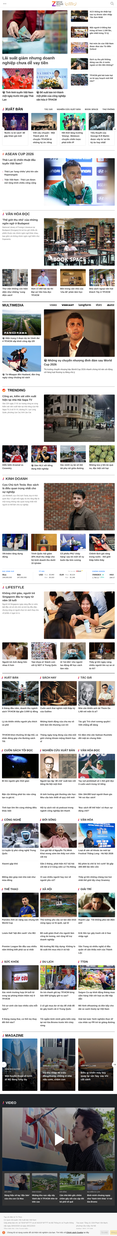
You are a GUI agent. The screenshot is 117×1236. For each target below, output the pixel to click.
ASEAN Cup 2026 (19, 154)
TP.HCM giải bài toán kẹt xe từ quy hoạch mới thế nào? (101, 78)
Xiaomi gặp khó (10, 864)
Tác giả (86, 677)
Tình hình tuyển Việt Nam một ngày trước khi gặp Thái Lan (17, 96)
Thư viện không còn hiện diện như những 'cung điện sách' (15, 292)
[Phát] (58, 1139)
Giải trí (85, 889)
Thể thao (11, 889)
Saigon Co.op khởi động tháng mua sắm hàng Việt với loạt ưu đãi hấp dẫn (96, 995)
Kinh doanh (16, 479)
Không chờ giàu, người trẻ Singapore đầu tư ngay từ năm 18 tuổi (18, 597)
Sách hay (49, 677)
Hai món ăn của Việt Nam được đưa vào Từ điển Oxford (102, 46)
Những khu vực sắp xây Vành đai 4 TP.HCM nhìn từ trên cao (44, 1198)
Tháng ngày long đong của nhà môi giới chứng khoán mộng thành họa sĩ (58, 738)
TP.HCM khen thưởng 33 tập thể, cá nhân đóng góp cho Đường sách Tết (20, 738)
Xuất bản (14, 109)
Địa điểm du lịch (93, 1192)
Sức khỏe (11, 961)
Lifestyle (15, 587)
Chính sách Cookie (74, 1232)
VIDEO (11, 1103)
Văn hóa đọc (18, 214)
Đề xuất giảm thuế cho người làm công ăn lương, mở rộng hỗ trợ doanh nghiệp (57, 936)
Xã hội (47, 889)
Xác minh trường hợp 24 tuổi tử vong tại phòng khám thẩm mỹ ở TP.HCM (18, 995)
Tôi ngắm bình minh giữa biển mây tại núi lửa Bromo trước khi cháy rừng (58, 1022)
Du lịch (48, 961)
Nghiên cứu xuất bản (58, 750)
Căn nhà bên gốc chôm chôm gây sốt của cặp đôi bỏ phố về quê (72, 1198)
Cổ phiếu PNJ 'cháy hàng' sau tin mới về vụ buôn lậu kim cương (72, 556)
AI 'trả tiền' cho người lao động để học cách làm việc (71, 665)
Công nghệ (12, 819)
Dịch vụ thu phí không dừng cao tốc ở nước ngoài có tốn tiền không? (101, 62)
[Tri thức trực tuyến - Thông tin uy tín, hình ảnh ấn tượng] (64, 3)
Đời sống (49, 819)
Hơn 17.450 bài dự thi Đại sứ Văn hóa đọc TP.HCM (42, 292)
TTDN (84, 961)
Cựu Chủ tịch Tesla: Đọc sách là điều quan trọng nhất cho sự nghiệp (20, 488)
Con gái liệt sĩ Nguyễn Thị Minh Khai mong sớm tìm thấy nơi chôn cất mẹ (57, 853)
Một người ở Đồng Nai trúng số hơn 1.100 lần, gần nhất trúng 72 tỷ (101, 30)
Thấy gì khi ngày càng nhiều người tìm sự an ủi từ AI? (101, 665)
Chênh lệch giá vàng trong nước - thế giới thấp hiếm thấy (100, 556)
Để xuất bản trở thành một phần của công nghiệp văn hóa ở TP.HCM (51, 96)
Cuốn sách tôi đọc (18, 750)
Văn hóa (86, 819)
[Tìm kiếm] (112, 4)
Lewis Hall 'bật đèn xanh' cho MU (19, 933)
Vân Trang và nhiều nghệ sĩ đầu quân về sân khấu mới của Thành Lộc (95, 949)
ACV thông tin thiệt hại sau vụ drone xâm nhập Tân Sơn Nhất (101, 14)
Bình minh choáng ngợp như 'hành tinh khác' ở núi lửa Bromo (99, 1198)
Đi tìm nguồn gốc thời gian (15, 781)
